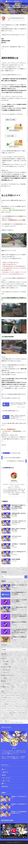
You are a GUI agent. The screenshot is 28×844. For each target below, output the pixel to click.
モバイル (19, 710)
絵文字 (24, 712)
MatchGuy (14, 480)
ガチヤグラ (14, 701)
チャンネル (24, 704)
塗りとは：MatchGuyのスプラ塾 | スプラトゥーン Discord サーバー (17, 404)
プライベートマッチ (15, 708)
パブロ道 (16, 706)
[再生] (2, 837)
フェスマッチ (3, 708)
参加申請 (5, 786)
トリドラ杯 (3, 706)
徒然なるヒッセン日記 (17, 712)
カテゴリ (3, 701)
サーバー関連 (5, 661)
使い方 (4, 681)
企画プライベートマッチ (8, 675)
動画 (10, 712)
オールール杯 (20, 699)
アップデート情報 (7, 667)
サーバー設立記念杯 (5, 704)
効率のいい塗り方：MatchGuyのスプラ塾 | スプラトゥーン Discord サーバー (17, 417)
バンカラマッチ (10, 706)
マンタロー (14, 710)
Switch (9, 697)
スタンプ (18, 704)
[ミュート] (23, 837)
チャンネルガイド (7, 778)
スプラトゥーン (6, 672)
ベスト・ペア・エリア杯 (5, 710)
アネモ (15, 699)
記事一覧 (5, 772)
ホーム (4, 769)
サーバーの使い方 (6, 684)
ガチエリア (8, 701)
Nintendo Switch (6, 669)
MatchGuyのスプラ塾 (14, 11)
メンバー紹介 (7, 780)
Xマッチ (14, 697)
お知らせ (5, 658)
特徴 (4, 775)
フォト (9, 708)
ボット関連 (5, 664)
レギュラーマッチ (4, 712)
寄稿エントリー (5, 11)
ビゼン (20, 706)
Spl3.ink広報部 (4, 697)
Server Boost (17, 695)
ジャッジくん (12, 704)
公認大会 (5, 678)
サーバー (23, 701)
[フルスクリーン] (25, 837)
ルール (24, 710)
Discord (2, 695)
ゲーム (19, 701)
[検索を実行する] (25, 576)
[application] (14, 831)
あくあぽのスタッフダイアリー (7, 699)
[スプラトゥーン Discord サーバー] (14, 1)
